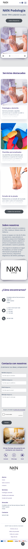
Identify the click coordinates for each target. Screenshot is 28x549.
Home (3, 480)
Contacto (4, 485)
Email (6, 387)
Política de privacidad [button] (14, 531)
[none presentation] (9, 55)
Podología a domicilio (7, 492)
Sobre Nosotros (14, 21)
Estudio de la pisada (7, 498)
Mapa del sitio (14, 536)
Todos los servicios (14, 212)
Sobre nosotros (6, 482)
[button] (21, 2)
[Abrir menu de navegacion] (25, 2)
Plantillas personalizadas (8, 495)
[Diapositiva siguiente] (24, 55)
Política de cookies (14, 534)
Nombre (7, 372)
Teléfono (7, 380)
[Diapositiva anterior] (3, 55)
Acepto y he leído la (14, 410)
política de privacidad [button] (19, 410)
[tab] (9, 56)
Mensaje (7, 394)
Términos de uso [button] (14, 528)
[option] (14, 40)
